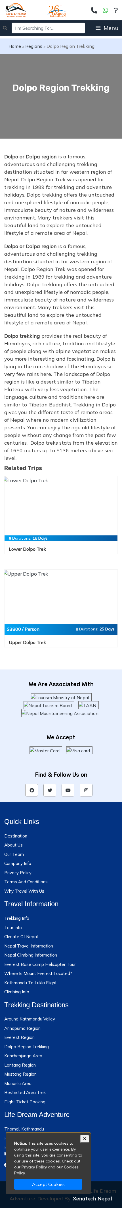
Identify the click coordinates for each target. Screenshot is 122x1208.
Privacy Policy (17, 872)
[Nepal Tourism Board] (49, 705)
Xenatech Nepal (92, 1198)
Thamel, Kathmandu (24, 1129)
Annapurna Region (22, 1028)
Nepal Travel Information (28, 946)
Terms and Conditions (26, 881)
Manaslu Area (17, 1083)
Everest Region (19, 1037)
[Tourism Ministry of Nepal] (61, 697)
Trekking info (16, 918)
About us (13, 845)
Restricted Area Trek (25, 1092)
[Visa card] (79, 750)
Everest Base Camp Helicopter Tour (40, 964)
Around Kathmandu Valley (29, 1019)
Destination (15, 836)
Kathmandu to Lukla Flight (30, 982)
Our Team (14, 854)
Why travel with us (24, 891)
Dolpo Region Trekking (26, 1046)
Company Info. (18, 863)
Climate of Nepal (21, 936)
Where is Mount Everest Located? (38, 973)
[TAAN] (88, 705)
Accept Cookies (48, 1184)
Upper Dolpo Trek (27, 642)
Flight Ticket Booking (24, 1101)
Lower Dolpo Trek (27, 549)
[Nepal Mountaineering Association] (61, 713)
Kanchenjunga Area (23, 1055)
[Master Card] (46, 750)
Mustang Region (20, 1074)
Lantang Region (20, 1065)
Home (15, 46)
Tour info (13, 927)
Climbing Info (16, 991)
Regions (33, 46)
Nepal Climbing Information (30, 955)
